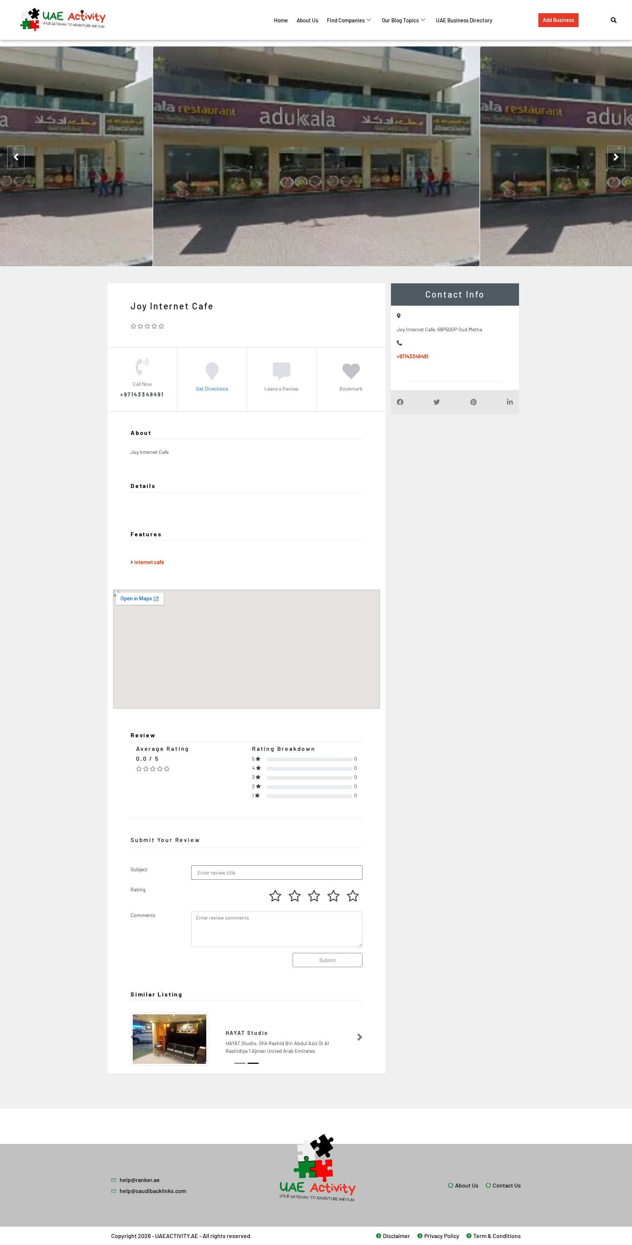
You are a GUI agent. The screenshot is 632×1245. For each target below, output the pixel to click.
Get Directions (212, 388)
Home (281, 20)
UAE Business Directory (464, 20)
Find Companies (346, 20)
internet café (149, 562)
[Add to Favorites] (351, 376)
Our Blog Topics (400, 20)
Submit (327, 960)
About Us (307, 20)
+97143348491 (412, 356)
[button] (133, 1037)
